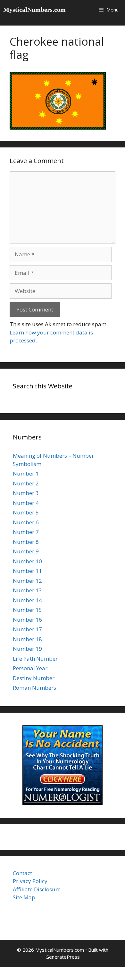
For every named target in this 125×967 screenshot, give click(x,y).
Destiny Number (33, 678)
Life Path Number (35, 658)
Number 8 (26, 541)
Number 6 (26, 522)
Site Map (24, 897)
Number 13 (27, 590)
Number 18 (27, 639)
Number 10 (27, 561)
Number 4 (26, 502)
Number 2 (26, 483)
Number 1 (26, 473)
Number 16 (27, 619)
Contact (22, 873)
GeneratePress (63, 957)
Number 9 (26, 551)
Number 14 (27, 600)
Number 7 (26, 532)
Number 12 (27, 580)
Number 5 (26, 512)
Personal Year (30, 668)
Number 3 (26, 493)
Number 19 (27, 648)
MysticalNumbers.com (34, 9)
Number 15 (27, 609)
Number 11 (27, 570)
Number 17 (27, 629)
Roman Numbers (34, 687)
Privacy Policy (30, 881)
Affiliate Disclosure (37, 889)
